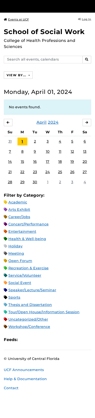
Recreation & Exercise (28, 268)
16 (35, 161)
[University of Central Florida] (38, 6)
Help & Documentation (25, 379)
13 (84, 151)
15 (22, 161)
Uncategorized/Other (28, 319)
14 (10, 161)
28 (10, 182)
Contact (11, 388)
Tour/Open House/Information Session (44, 312)
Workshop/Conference (29, 326)
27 (85, 172)
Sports (14, 297)
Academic (17, 202)
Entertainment (22, 231)
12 (72, 151)
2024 (53, 122)
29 (22, 182)
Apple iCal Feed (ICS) (24, 339)
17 (47, 161)
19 (72, 161)
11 (60, 151)
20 (85, 161)
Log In (86, 19)
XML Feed (50, 339)
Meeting (16, 253)
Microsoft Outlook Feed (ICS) (33, 339)
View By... (17, 75)
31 (10, 141)
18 (60, 161)
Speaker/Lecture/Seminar (32, 290)
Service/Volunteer (24, 275)
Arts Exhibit (19, 209)
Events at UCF (18, 19)
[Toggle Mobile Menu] (90, 6)
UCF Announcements (24, 370)
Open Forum (20, 260)
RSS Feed (41, 339)
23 (35, 172)
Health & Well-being (27, 239)
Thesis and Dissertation (30, 304)
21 (10, 172)
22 (22, 172)
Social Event (19, 282)
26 (72, 172)
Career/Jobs (19, 217)
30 (35, 182)
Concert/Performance (28, 224)
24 (47, 172)
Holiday (15, 246)
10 (48, 151)
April (41, 122)
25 (60, 172)
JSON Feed (58, 339)
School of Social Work (44, 32)
